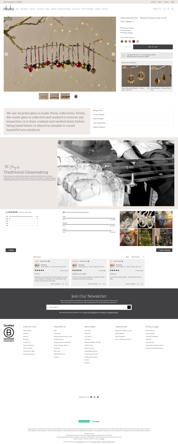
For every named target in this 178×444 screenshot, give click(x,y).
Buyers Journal (89, 348)
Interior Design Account (123, 339)
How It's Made (98, 119)
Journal (153, 2)
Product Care (89, 345)
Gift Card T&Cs (27, 348)
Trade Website (119, 333)
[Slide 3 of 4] (65, 96)
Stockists (57, 348)
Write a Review (166, 250)
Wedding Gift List (59, 354)
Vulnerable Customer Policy (155, 345)
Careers (87, 363)
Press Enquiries (120, 336)
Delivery (25, 333)
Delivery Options (99, 127)
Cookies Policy (113, 312)
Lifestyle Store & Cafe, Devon (63, 336)
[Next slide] (113, 54)
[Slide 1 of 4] (43, 96)
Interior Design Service (61, 345)
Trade (172, 2)
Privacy (103, 312)
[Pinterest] (98, 397)
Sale (55, 330)
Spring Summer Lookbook (62, 342)
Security (148, 339)
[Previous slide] (6, 54)
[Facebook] (91, 397)
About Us (87, 333)
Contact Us (26, 342)
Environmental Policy (91, 354)
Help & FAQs (27, 330)
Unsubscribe (150, 342)
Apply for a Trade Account (123, 330)
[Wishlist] (164, 9)
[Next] (142, 273)
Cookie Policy (150, 333)
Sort (127, 257)
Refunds (25, 339)
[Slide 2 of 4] (54, 96)
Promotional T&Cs (28, 351)
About (160, 2)
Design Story (97, 110)
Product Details (98, 114)
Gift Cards (57, 351)
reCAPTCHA (80, 442)
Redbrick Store (59, 339)
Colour (127, 37)
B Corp (87, 360)
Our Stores (57, 333)
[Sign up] (129, 307)
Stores (166, 2)
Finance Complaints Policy (154, 348)
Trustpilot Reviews (29, 354)
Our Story (88, 330)
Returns (25, 336)
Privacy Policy (150, 330)
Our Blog (87, 339)
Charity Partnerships (91, 357)
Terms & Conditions (90, 312)
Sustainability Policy (91, 351)
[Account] (168, 9)
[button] (149, 21)
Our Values (88, 336)
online (102, 439)
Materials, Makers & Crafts (93, 342)
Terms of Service (28, 345)
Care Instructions (99, 123)
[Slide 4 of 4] (76, 96)
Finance (56, 357)
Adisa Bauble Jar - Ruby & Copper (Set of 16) (53, 266)
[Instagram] (94, 397)
